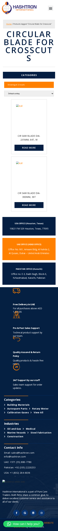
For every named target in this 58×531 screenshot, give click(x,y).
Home (9, 24)
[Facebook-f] (16, 513)
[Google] (25, 513)
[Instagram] (41, 513)
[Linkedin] (33, 513)
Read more (29, 147)
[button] (50, 8)
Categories (29, 75)
